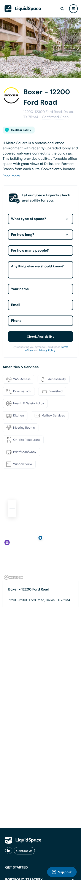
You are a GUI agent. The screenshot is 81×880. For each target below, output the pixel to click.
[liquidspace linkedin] (8, 850)
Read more (11, 176)
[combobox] (40, 219)
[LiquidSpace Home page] (23, 8)
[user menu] (73, 8)
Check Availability (40, 336)
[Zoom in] (12, 504)
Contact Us (24, 851)
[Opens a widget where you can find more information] (62, 872)
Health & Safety (21, 130)
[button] (78, 47)
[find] (62, 8)
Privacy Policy (47, 350)
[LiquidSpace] (23, 840)
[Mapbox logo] (13, 577)
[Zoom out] (12, 513)
